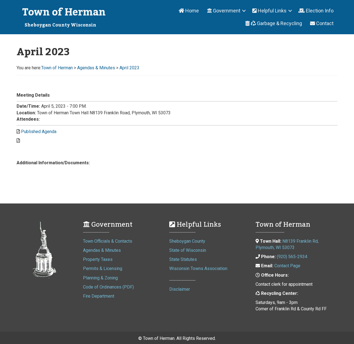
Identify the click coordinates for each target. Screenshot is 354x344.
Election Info (319, 11)
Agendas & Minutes (102, 250)
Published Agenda (38, 131)
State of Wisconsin (187, 250)
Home (191, 11)
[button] (225, 10)
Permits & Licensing (102, 268)
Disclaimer (179, 289)
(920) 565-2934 (292, 256)
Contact (324, 23)
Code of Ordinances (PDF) (108, 287)
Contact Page (287, 265)
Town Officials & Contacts (107, 241)
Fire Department (98, 296)
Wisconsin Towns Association (198, 268)
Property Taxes (98, 259)
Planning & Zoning (100, 278)
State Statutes (183, 259)
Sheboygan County (187, 241)
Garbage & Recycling (279, 23)
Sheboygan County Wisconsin (60, 25)
